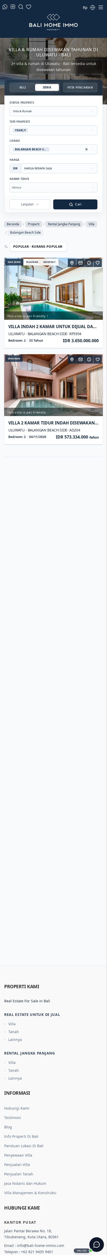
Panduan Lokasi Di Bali (24, 1145)
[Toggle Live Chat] (96, 1244)
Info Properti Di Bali (21, 1136)
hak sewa (14, 262)
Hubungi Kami (16, 1108)
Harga (14, 160)
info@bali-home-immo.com (40, 1245)
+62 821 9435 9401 (37, 1251)
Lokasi (15, 141)
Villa (92, 224)
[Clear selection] (86, 149)
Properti (33, 224)
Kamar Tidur (19, 179)
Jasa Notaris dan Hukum (25, 1183)
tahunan (32, 262)
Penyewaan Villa (18, 1155)
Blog (8, 1126)
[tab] (22, 87)
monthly (49, 262)
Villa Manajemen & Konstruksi (30, 1192)
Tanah (13, 1031)
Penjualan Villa (17, 1164)
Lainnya (15, 1039)
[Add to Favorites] (97, 263)
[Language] (92, 7)
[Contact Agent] (80, 263)
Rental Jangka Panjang (64, 224)
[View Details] (89, 263)
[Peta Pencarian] (72, 263)
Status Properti (22, 102)
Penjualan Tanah (18, 1173)
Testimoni (12, 1117)
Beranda (13, 224)
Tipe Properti (20, 121)
